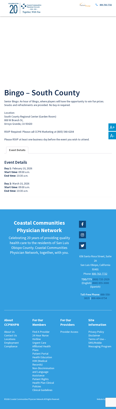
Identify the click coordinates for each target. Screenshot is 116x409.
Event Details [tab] (17, 150)
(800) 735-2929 (101, 279)
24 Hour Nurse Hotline (40, 337)
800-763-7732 (106, 4)
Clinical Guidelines (42, 390)
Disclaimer (94, 335)
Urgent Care (39, 342)
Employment (11, 342)
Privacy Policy (96, 332)
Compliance (10, 346)
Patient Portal (40, 353)
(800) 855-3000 (100, 283)
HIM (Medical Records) (39, 362)
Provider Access (69, 332)
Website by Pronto (104, 399)
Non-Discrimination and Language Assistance (43, 371)
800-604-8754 (99, 298)
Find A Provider (41, 332)
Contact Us (10, 335)
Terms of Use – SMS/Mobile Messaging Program (99, 342)
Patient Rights (40, 379)
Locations (9, 339)
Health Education (42, 357)
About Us (9, 332)
